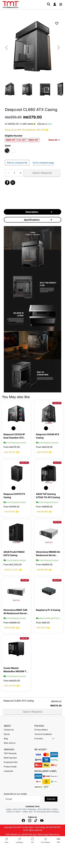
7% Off (24, 580)
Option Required (42, 172)
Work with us (9, 743)
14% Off (57, 403)
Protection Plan (11, 762)
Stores (7, 734)
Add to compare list (17, 162)
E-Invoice (38, 738)
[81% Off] (49, 590)
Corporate (8, 771)
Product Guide (10, 766)
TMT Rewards (10, 753)
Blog (6, 738)
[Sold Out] (16, 532)
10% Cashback (45, 842)
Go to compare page (43, 162)
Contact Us (9, 730)
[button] (53, 738)
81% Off (57, 580)
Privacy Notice (41, 730)
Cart (32, 842)
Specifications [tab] (32, 219)
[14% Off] (16, 648)
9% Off (57, 522)
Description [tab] (32, 211)
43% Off (24, 463)
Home (6, 842)
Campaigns (19, 842)
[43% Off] (16, 473)
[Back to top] (6, 807)
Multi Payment (10, 758)
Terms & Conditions (43, 734)
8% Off (57, 463)
